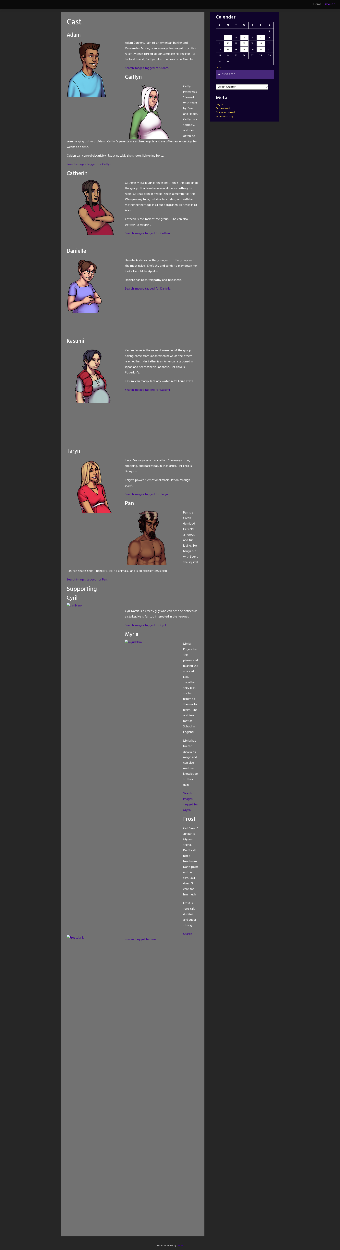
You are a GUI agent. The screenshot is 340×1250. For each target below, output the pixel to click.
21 (261, 49)
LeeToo (180, 1246)
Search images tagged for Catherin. (148, 233)
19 (244, 49)
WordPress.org (224, 116)
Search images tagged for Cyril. (145, 625)
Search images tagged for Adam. (147, 68)
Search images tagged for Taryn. (146, 494)
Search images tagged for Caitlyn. (89, 164)
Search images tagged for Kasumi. (147, 390)
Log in (219, 104)
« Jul (219, 67)
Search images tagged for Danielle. (148, 288)
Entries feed (223, 108)
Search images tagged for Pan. (87, 579)
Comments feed (225, 112)
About (328, 4)
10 (228, 43)
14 (261, 43)
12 (244, 43)
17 (228, 49)
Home (317, 4)
